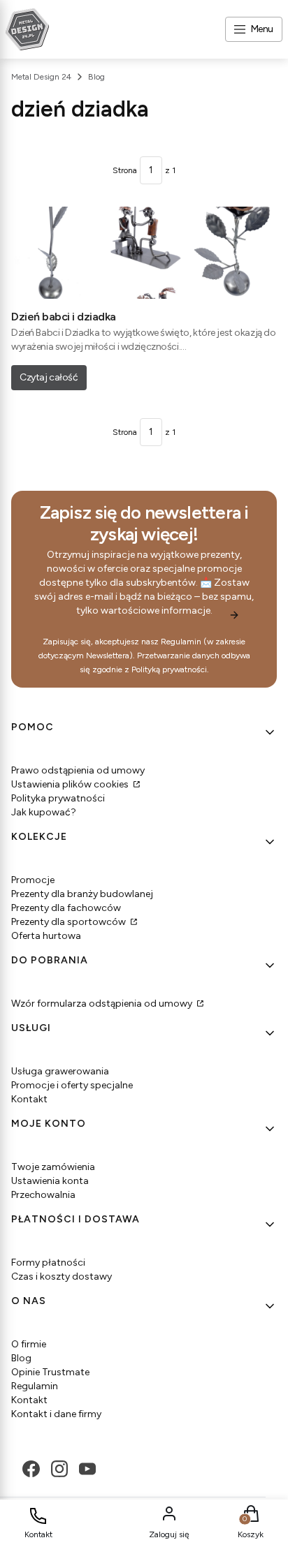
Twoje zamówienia (53, 1167)
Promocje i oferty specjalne (72, 1085)
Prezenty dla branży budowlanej (82, 894)
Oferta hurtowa (46, 936)
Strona (125, 170)
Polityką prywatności (169, 669)
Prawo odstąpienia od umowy (78, 770)
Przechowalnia (43, 1195)
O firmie (28, 1344)
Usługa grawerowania (60, 1071)
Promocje (33, 880)
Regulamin (181, 641)
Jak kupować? (43, 812)
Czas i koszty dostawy (61, 1276)
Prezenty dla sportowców (69, 922)
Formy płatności (48, 1262)
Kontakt (29, 1099)
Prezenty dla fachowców (66, 908)
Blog (96, 77)
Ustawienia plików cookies (71, 784)
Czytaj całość (49, 377)
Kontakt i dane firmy (56, 1414)
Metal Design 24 (41, 77)
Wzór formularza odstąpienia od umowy (102, 1003)
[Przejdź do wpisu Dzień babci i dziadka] (144, 253)
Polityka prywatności (58, 798)
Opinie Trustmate (50, 1372)
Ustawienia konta (50, 1181)
